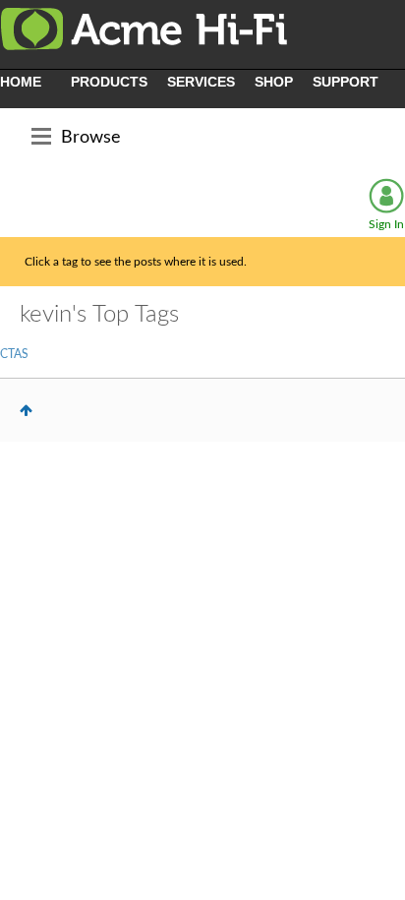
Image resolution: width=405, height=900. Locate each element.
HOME (20, 82)
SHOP (274, 82)
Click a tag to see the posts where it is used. (136, 262)
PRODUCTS (109, 82)
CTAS (14, 354)
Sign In (386, 224)
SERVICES (201, 82)
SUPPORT (345, 82)
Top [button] (26, 410)
